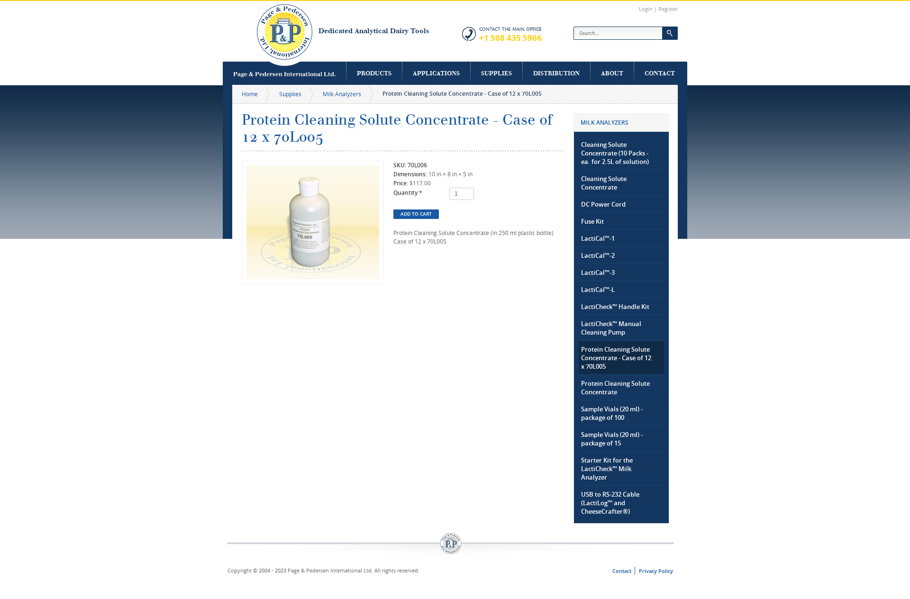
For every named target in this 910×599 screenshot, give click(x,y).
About (612, 73)
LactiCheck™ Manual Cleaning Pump (611, 327)
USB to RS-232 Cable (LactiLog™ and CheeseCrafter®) (610, 503)
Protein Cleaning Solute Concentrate (615, 387)
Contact (660, 73)
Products (374, 73)
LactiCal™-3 (598, 272)
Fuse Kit (592, 221)
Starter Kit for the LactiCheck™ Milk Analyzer (607, 468)
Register (668, 8)
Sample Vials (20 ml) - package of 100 (612, 413)
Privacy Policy (656, 570)
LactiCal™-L (598, 289)
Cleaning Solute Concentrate (604, 182)
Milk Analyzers (342, 94)
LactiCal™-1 (598, 238)
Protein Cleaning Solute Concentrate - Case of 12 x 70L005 (616, 358)
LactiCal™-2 (598, 255)
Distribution (556, 73)
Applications (436, 73)
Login (646, 8)
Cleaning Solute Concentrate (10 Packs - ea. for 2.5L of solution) (615, 153)
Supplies (496, 73)
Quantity (407, 193)
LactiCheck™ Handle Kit (615, 306)
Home (250, 94)
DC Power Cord (603, 204)
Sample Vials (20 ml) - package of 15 (612, 438)
